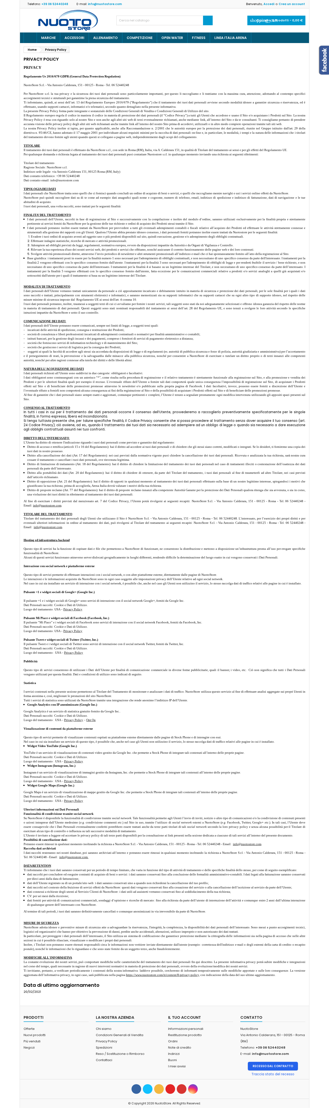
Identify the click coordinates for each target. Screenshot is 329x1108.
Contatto (251, 1017)
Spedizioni (104, 1047)
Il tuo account (184, 1017)
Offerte (29, 1028)
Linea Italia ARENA (230, 37)
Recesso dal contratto (273, 1066)
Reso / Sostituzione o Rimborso (120, 1053)
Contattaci (104, 1060)
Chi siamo (104, 1028)
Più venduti (32, 1041)
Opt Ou (91, 720)
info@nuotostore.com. (73, 857)
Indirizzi (174, 1053)
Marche (48, 37)
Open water (172, 37)
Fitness (198, 37)
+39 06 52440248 (54, 4)
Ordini (173, 1041)
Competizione (139, 37)
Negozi (29, 1047)
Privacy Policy (72, 609)
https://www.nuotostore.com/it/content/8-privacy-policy (162, 975)
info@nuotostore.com (105, 4)
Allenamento (105, 37)
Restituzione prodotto (185, 1035)
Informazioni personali (185, 1028)
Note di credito (179, 1047)
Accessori (74, 37)
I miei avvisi (177, 1066)
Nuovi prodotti (35, 1035)
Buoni (172, 1060)
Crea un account (292, 4)
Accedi (268, 4)
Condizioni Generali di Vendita (119, 1035)
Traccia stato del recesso (272, 1074)
